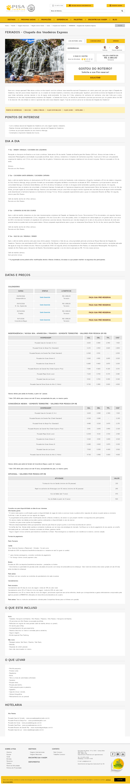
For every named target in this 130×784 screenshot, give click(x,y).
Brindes (9, 759)
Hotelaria (79, 110)
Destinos (11, 20)
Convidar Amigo (95, 41)
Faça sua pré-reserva (100, 297)
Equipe (9, 754)
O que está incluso (54, 110)
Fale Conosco (58, 752)
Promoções (46, 20)
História (9, 752)
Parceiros (9, 761)
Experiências (62, 20)
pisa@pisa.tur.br (86, 761)
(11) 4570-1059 (59, 5)
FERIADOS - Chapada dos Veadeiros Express (82, 25)
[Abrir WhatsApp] (125, 779)
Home (7, 25)
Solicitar (95, 78)
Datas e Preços (39, 110)
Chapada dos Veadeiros (59, 25)
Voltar (120, 25)
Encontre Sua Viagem (97, 20)
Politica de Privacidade (14, 768)
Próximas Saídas (28, 20)
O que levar (68, 110)
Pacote (13, 25)
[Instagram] (118, 754)
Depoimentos (34, 762)
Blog (115, 20)
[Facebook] (113, 754)
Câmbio (9, 763)
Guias (8, 756)
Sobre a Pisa (10, 749)
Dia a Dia (28, 110)
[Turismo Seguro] (117, 773)
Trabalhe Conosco (59, 754)
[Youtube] (123, 754)
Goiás (48, 25)
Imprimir (116, 41)
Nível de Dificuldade (13, 765)
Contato (55, 749)
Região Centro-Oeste (37, 25)
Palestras (78, 20)
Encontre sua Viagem (37, 758)
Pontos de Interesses (14, 110)
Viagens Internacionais (37, 752)
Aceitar (119, 779)
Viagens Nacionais (23, 25)
